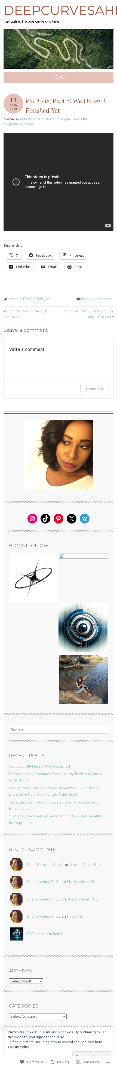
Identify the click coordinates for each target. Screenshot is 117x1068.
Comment (94, 389)
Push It (57, 934)
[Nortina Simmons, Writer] (83, 577)
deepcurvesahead (19, 124)
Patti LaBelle (33, 299)
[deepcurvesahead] (58, 68)
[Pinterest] (58, 519)
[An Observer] (83, 628)
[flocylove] (83, 680)
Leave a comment (97, 299)
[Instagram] (32, 519)
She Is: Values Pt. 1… (44, 916)
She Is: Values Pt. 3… (44, 882)
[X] (71, 519)
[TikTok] (45, 519)
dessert (14, 299)
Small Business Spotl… (45, 864)
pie (48, 299)
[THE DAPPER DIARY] (33, 578)
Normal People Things (63, 119)
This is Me (75, 916)
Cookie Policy (18, 1047)
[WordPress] (85, 519)
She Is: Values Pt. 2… (44, 899)
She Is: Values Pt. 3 (85, 864)
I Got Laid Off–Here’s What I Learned (39, 766)
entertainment (32, 119)
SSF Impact (36, 934)
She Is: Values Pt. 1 (82, 882)
